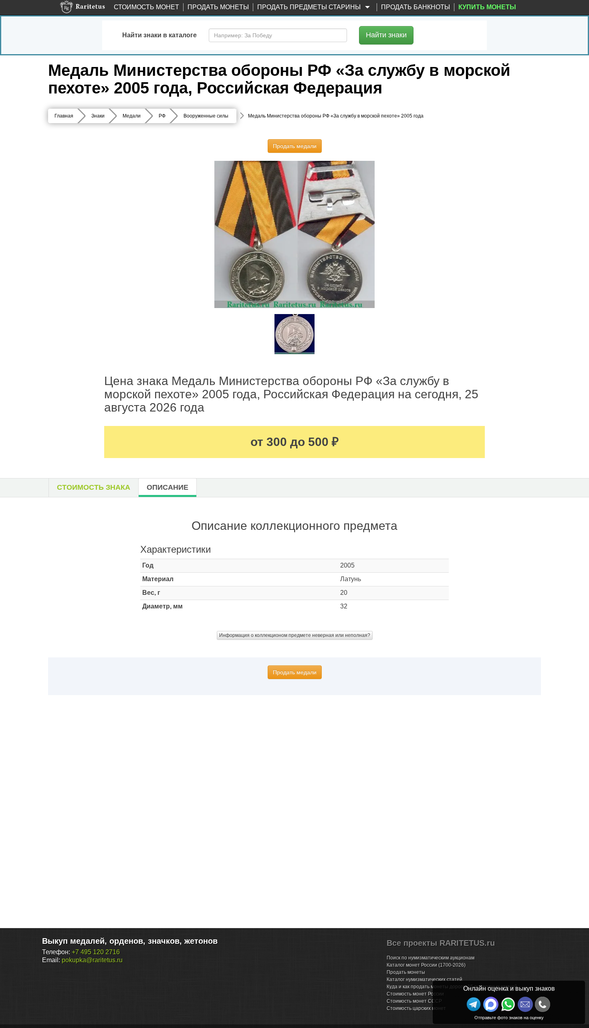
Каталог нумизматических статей (424, 979)
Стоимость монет (146, 7)
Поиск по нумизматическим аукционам (430, 958)
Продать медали (295, 146)
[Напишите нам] (490, 1004)
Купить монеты (487, 7)
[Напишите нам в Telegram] (473, 1004)
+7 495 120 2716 (96, 952)
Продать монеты (218, 7)
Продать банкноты (415, 7)
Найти (386, 35)
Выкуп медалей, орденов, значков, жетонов (130, 941)
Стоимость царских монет (416, 1008)
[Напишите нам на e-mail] (525, 1004)
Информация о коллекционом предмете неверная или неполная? (294, 635)
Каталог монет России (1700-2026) (426, 965)
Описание (167, 487)
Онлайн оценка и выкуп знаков (509, 988)
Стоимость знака (93, 487)
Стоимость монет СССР (414, 1001)
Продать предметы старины (309, 7)
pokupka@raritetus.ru (92, 960)
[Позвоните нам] (542, 1004)
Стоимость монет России (415, 994)
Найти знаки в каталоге (159, 35)
